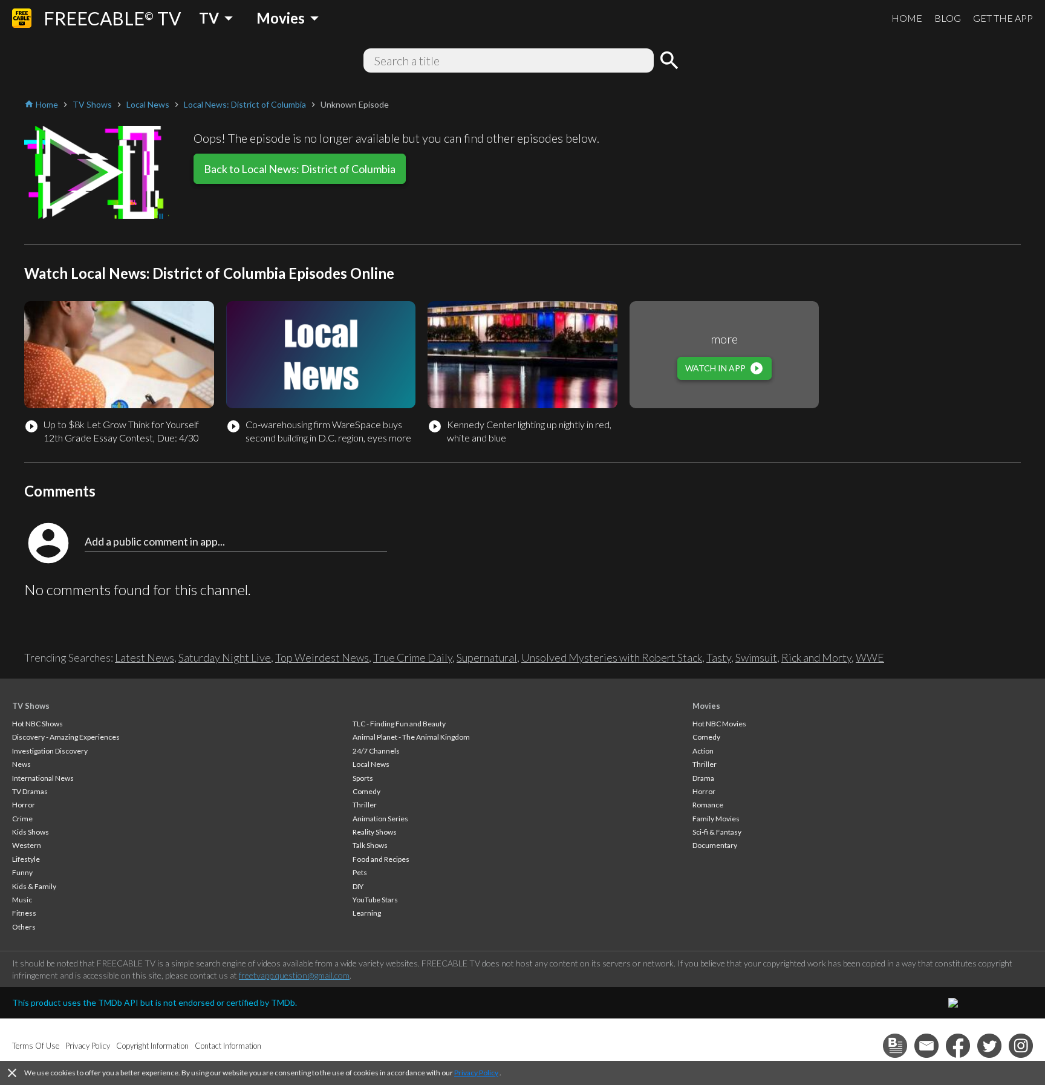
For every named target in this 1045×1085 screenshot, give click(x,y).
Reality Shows (375, 831)
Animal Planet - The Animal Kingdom (411, 736)
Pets (360, 872)
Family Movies (716, 818)
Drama (703, 778)
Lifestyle (26, 859)
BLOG (947, 18)
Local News (371, 764)
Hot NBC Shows (37, 723)
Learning (367, 912)
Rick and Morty (816, 657)
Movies (706, 706)
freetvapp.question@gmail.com (294, 975)
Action (703, 750)
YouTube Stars (375, 899)
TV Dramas (30, 791)
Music (22, 899)
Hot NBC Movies (719, 723)
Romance (707, 804)
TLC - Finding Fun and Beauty (399, 723)
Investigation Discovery (50, 750)
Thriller (365, 804)
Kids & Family (34, 886)
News (21, 764)
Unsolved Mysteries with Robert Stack (611, 657)
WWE (870, 657)
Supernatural (487, 657)
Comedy (366, 791)
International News (43, 778)
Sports (363, 778)
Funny (22, 872)
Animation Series (380, 818)
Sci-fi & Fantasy (716, 831)
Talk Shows (370, 845)
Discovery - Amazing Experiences (66, 736)
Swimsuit (756, 657)
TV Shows (31, 706)
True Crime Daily (412, 657)
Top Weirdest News (322, 657)
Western (26, 845)
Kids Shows (30, 831)
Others (24, 926)
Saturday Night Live (224, 657)
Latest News (144, 657)
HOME (906, 18)
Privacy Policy (476, 1072)
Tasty (718, 657)
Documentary (714, 845)
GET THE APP (1003, 18)
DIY (358, 886)
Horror (23, 804)
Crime (22, 818)
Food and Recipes (381, 859)
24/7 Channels (376, 750)
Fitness (24, 912)
